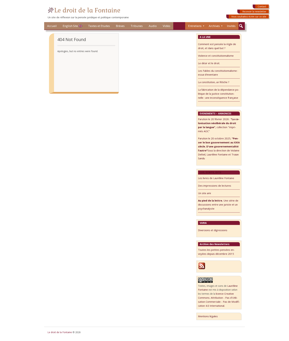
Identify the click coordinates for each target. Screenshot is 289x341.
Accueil (52, 26)
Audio (153, 26)
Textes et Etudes (99, 26)
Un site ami (204, 193)
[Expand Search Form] (241, 26)
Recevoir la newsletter (254, 11)
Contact (262, 6)
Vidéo (166, 26)
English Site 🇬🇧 (72, 26)
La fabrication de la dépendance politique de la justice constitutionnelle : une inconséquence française (218, 93)
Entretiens (195, 26)
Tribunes (137, 26)
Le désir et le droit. (209, 63)
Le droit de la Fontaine (87, 10)
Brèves (120, 26)
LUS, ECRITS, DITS (210, 172)
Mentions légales (208, 316)
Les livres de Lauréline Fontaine (216, 178)
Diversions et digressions (212, 230)
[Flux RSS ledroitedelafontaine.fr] (202, 268)
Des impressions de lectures (214, 185)
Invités (231, 26)
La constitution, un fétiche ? (213, 82)
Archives (214, 26)
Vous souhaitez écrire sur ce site (248, 16)
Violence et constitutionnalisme (216, 55)
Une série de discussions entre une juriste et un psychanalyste (218, 204)
